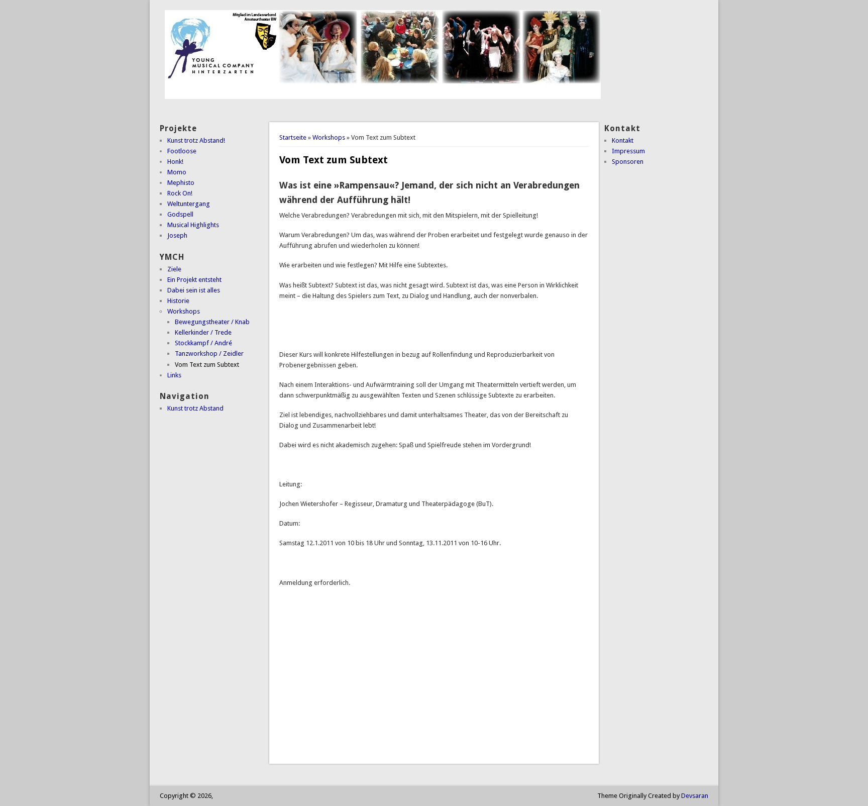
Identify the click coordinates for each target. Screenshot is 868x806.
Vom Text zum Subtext (207, 364)
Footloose (181, 151)
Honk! (175, 161)
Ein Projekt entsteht (194, 279)
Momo (176, 172)
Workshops (328, 137)
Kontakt (622, 140)
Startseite (292, 137)
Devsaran (694, 795)
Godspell (180, 214)
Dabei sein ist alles (193, 290)
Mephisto (180, 182)
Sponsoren (627, 161)
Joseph (177, 235)
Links (174, 375)
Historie (178, 301)
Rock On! (179, 193)
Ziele (174, 269)
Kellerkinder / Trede (203, 332)
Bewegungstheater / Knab (212, 322)
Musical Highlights (193, 225)
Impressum (628, 151)
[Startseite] (383, 96)
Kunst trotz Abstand (195, 408)
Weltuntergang (188, 204)
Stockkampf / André (203, 343)
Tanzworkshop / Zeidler (209, 353)
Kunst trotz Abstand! (196, 140)
